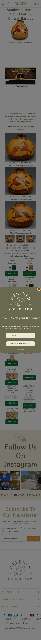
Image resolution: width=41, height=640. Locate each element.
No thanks (20, 349)
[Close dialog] (39, 288)
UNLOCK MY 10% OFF (20, 344)
